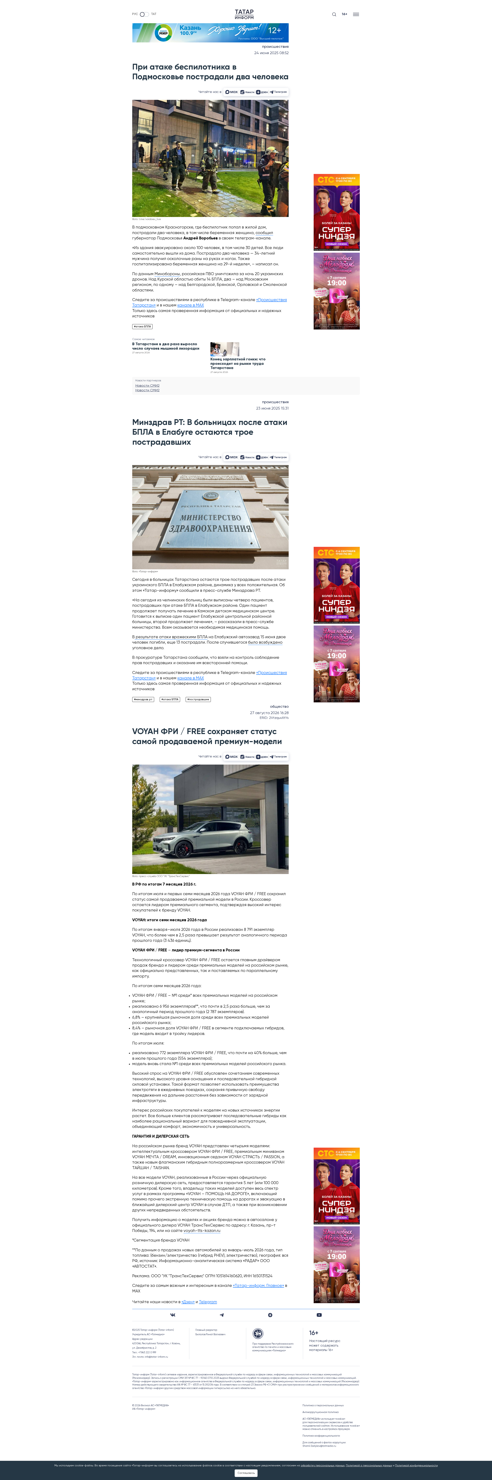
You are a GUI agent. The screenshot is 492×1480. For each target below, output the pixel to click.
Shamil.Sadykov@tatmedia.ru (319, 1446)
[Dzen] (270, 1315)
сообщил (264, 233)
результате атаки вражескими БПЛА (171, 637)
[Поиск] (334, 14)
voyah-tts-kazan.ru (202, 1231)
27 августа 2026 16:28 (269, 713)
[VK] (172, 1315)
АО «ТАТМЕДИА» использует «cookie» (324, 1419)
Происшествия (275, 47)
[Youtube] (319, 1315)
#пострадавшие (198, 699)
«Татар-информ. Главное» (258, 1286)
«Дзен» (188, 1302)
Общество (279, 707)
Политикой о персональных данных (369, 1465)
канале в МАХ (190, 305)
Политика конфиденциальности (321, 1436)
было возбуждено (265, 643)
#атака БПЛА (142, 326)
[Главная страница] (244, 14)
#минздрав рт (143, 699)
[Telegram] (222, 1315)
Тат (153, 14)
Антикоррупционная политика (321, 1412)
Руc (135, 14)
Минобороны (167, 274)
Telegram (208, 1302)
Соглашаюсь (246, 1473)
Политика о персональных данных (323, 1405)
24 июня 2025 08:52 (271, 53)
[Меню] (356, 14)
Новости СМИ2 (147, 385)
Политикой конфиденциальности (416, 1465)
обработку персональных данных (323, 1465)
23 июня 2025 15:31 (272, 408)
